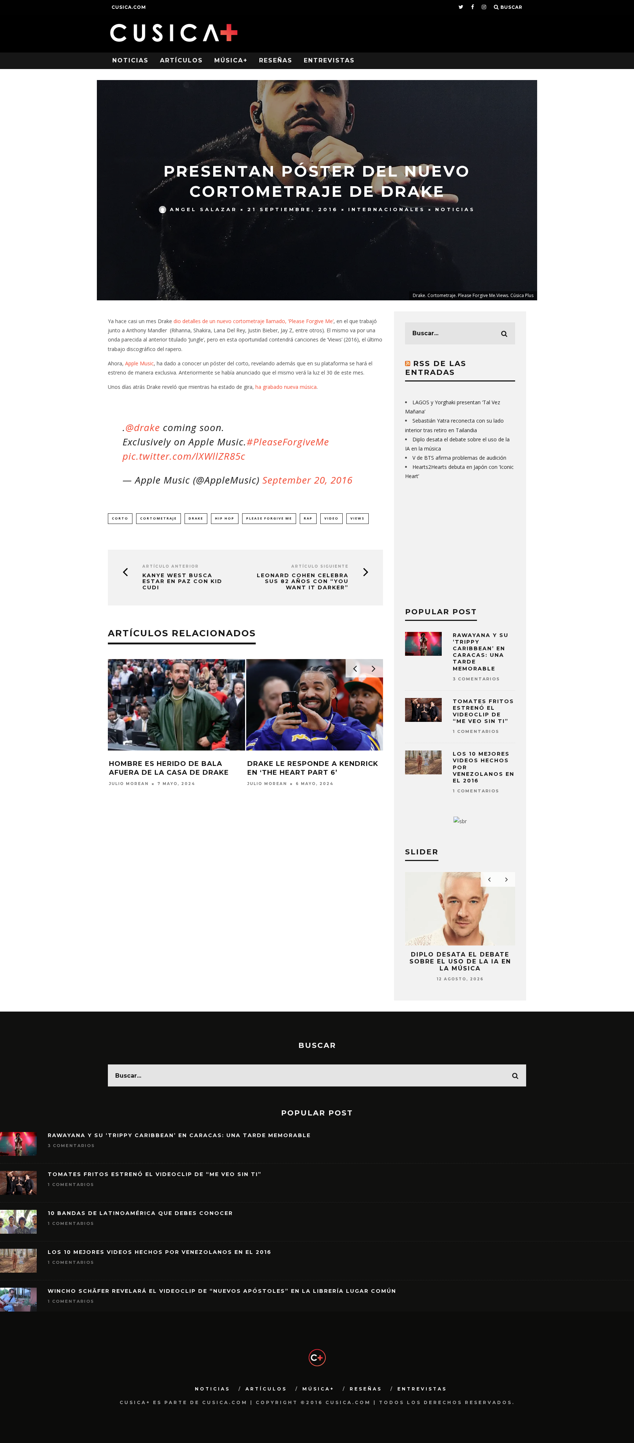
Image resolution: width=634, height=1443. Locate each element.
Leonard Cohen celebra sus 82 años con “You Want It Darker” (303, 581)
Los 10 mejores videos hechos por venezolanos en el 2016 (160, 1252)
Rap (308, 518)
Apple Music (139, 363)
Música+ (231, 60)
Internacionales (386, 209)
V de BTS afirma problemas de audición (459, 457)
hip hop (224, 518)
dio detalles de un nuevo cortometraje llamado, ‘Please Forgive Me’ (254, 321)
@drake (142, 427)
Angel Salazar (203, 209)
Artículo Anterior (170, 566)
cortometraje (158, 518)
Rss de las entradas (435, 368)
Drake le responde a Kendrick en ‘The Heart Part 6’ (312, 768)
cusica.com (129, 7)
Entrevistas (329, 60)
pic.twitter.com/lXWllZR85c (184, 456)
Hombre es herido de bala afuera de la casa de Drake (169, 768)
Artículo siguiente (320, 566)
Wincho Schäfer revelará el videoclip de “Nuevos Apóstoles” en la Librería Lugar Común (222, 1291)
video (331, 518)
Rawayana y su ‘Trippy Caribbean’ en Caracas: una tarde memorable (481, 652)
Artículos (181, 60)
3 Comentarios (476, 678)
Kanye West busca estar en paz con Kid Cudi (182, 581)
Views (357, 518)
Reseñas (275, 60)
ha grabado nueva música (286, 386)
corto (120, 518)
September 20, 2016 (307, 480)
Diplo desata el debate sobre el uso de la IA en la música (460, 961)
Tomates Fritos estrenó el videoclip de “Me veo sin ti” (483, 711)
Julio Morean (129, 783)
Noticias (130, 60)
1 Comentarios (476, 731)
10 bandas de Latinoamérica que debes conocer (140, 1213)
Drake (196, 518)
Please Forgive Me (269, 518)
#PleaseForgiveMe (288, 441)
